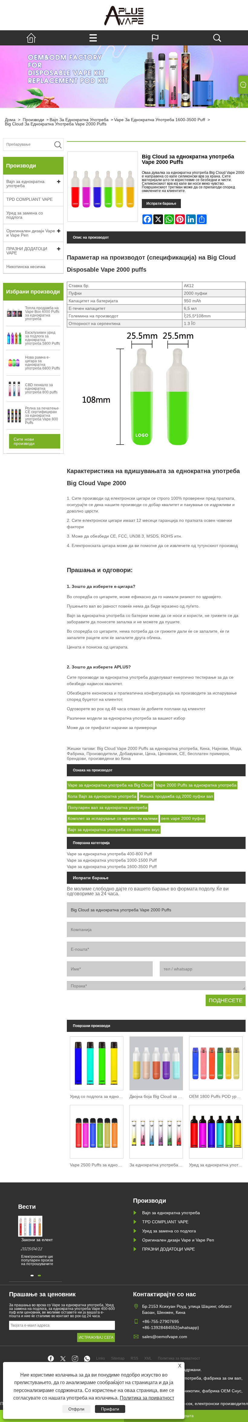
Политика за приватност (147, 1397)
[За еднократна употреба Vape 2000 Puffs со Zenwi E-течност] (156, 1130)
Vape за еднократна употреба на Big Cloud (110, 785)
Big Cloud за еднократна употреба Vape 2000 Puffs (55, 124)
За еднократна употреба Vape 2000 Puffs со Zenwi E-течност (157, 1164)
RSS (134, 1358)
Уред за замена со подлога (24, 215)
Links (100, 1358)
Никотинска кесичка (25, 266)
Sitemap (118, 1358)
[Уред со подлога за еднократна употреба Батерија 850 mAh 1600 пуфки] (96, 1062)
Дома (10, 120)
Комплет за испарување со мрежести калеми (113, 818)
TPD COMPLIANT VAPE (29, 199)
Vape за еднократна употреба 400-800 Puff (109, 853)
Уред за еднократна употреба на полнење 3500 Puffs (217, 1164)
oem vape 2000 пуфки (182, 818)
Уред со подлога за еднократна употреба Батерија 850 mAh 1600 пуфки (98, 1096)
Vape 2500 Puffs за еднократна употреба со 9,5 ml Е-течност (98, 1164)
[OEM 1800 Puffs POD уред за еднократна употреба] (216, 1062)
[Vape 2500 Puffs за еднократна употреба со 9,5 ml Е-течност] (96, 1130)
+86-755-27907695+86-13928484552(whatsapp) (170, 1324)
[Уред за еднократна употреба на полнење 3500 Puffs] (216, 1130)
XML (148, 1358)
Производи (33, 120)
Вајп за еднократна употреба (79, 120)
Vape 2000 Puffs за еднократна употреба (196, 785)
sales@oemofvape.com (164, 1336)
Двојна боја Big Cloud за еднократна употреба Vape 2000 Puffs (157, 1096)
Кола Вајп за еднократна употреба (102, 796)
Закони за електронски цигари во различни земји (51, 1240)
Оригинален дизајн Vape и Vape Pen (30, 232)
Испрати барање (161, 203)
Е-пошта (186, 1416)
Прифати (110, 1409)
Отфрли (76, 1409)
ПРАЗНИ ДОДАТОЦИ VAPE (26, 250)
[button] (32, 1275)
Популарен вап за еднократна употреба (107, 807)
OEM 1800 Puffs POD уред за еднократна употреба (217, 1096)
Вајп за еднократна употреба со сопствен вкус (114, 829)
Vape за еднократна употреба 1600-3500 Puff (159, 120)
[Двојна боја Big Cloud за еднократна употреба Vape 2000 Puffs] (156, 1062)
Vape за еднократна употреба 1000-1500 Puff (112, 860)
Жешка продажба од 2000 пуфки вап (176, 796)
